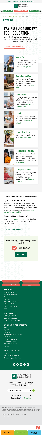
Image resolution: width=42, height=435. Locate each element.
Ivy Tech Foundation (10, 306)
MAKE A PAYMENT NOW (14, 46)
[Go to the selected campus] (33, 390)
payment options (18, 219)
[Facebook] (17, 364)
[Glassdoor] (28, 364)
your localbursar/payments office (19, 211)
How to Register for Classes (13, 334)
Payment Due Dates (23, 132)
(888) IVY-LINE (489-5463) (21, 385)
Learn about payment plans (25, 105)
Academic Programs (10, 295)
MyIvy (6, 327)
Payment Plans (21, 95)
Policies (24, 414)
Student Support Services (12, 358)
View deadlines (25, 137)
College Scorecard (7, 414)
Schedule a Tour (11, 281)
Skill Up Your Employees (12, 320)
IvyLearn (7, 330)
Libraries (7, 346)
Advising (7, 332)
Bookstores (7, 337)
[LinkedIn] (14, 364)
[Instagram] (21, 364)
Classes (6, 297)
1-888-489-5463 (24, 248)
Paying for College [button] (21, 11)
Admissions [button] (33, 11)
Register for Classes (34, 432)
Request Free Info (11, 285)
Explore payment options (25, 180)
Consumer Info (6, 417)
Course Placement (10, 341)
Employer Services (10, 316)
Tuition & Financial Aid (11, 301)
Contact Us (7, 353)
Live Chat (21, 254)
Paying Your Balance (23, 170)
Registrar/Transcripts (11, 339)
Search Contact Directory (12, 355)
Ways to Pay (20, 57)
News (6, 308)
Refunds (18, 113)
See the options (25, 67)
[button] (28, 1)
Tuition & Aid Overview (14, 17)
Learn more (20, 162)
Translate (27, 398)
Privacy (17, 414)
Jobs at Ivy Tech (9, 304)
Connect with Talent (10, 318)
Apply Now (7, 433)
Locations (7, 299)
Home (3, 17)
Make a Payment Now (23, 76)
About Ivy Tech (9, 292)
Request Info (21, 433)
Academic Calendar (10, 344)
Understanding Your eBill (25, 151)
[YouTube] (24, 364)
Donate (31, 281)
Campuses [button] (9, 11)
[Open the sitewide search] (33, 1)
